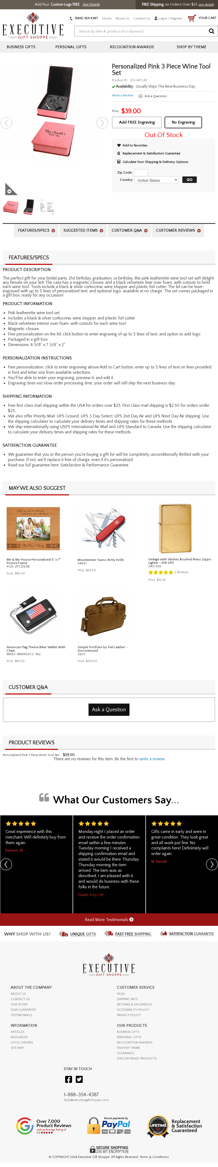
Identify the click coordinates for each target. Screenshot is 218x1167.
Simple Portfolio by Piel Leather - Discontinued (103, 648)
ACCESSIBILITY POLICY (133, 1010)
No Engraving (183, 122)
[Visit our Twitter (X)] (79, 1080)
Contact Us (141, 18)
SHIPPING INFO (127, 999)
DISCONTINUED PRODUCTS (137, 1058)
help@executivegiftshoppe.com (86, 1100)
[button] (188, 179)
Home (106, 18)
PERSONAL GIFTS (129, 1037)
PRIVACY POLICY (129, 1015)
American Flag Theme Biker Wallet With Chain (36, 648)
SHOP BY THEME (128, 1048)
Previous (6, 123)
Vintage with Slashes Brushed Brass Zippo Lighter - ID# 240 (179, 561)
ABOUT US (18, 994)
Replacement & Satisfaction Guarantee (151, 153)
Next (102, 123)
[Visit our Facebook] (68, 1080)
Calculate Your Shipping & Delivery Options (155, 162)
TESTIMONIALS (21, 1015)
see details (206, 4)
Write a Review (122, 95)
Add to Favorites (135, 145)
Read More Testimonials (107, 919)
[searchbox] (146, 31)
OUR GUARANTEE (23, 1010)
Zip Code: (124, 172)
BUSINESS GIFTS (128, 1032)
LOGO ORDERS (22, 1042)
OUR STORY (19, 1004)
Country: (126, 180)
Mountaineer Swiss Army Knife (101, 560)
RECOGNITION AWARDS (134, 1042)
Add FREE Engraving (137, 122)
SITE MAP (17, 1048)
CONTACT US (20, 999)
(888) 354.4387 (86, 18)
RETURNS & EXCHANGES (134, 1004)
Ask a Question (156, 96)
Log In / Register (170, 18)
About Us (122, 18)
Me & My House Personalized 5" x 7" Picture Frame (34, 561)
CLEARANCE (125, 1053)
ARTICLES (17, 1032)
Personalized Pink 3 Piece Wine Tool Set (31, 755)
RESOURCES (19, 1037)
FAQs (121, 994)
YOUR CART (207, 18)
